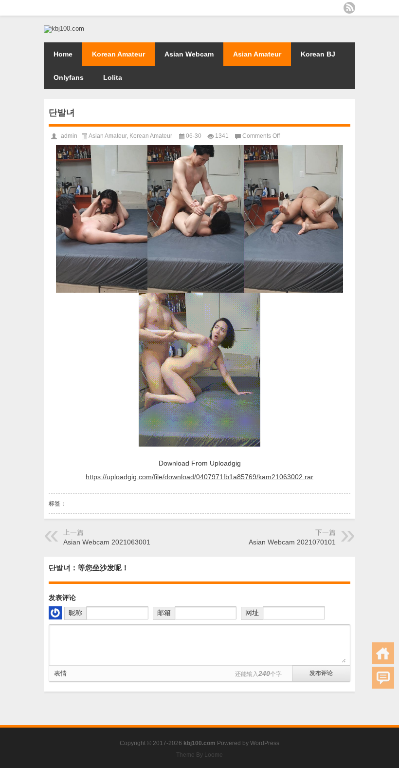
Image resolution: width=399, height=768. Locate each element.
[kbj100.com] (64, 28)
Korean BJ (318, 54)
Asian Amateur (257, 54)
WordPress (264, 743)
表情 (60, 673)
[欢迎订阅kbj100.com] (349, 8)
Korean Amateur (118, 54)
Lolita (112, 77)
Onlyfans (69, 77)
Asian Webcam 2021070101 (292, 542)
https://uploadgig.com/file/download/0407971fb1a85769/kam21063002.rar (199, 477)
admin (69, 135)
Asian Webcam (189, 54)
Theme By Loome (199, 754)
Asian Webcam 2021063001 (106, 542)
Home (63, 54)
